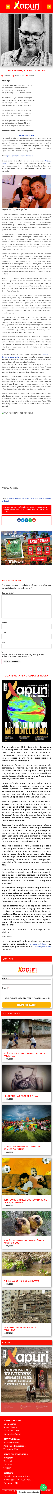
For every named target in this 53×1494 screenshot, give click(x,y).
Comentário (8, 593)
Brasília (18, 498)
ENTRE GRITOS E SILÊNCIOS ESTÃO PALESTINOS (20, 1328)
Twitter (7, 1467)
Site (3, 642)
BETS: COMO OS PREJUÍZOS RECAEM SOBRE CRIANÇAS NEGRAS (25, 1201)
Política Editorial (11, 1442)
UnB (7, 501)
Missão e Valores (11, 1430)
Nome (5, 623)
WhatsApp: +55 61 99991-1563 (17, 1479)
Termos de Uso (10, 1449)
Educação (26, 498)
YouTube (7, 1464)
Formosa (31, 75)
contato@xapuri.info (43, 947)
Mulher (48, 498)
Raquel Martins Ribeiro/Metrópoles (19, 156)
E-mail (5, 632)
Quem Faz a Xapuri (12, 1434)
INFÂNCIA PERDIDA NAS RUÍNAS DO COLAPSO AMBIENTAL (26, 1054)
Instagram (8, 1457)
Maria (41, 498)
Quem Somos (9, 1424)
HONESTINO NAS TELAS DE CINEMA (21, 1096)
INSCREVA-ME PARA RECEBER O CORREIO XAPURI (27, 998)
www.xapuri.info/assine (38, 944)
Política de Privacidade (14, 1445)
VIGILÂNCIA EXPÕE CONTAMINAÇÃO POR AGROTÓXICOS (24, 1241)
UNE (3, 501)
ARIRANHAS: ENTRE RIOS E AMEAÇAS (21, 1280)
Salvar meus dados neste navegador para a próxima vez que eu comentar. (23, 655)
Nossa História (10, 1427)
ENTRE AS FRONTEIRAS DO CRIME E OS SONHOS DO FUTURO (22, 1148)
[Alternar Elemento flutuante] (43, 1487)
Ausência (10, 498)
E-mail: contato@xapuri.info (16, 1476)
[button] (8, 7)
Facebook (7, 1461)
